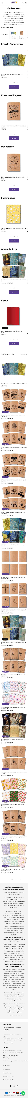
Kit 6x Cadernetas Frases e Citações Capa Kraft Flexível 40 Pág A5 (14, 837)
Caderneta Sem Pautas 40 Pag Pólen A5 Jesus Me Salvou (12, 178)
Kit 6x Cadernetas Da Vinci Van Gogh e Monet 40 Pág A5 (13, 280)
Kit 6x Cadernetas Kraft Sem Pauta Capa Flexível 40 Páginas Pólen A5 (13, 578)
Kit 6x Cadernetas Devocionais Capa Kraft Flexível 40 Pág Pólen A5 (13, 610)
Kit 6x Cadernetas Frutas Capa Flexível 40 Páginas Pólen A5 (12, 805)
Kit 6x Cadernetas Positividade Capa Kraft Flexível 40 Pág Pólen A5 (13, 480)
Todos (3, 27)
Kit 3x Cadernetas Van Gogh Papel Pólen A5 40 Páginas (12, 75)
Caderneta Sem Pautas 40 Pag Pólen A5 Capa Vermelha (11, 332)
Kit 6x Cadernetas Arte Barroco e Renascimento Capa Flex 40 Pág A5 (13, 740)
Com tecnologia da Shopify (19, 1095)
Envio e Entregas (7, 1073)
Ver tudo (14, 86)
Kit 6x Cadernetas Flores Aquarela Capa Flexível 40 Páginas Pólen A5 (13, 708)
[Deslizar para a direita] (17, 82)
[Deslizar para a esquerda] (10, 82)
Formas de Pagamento (9, 1076)
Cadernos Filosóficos (10, 1095)
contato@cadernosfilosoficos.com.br (17, 1061)
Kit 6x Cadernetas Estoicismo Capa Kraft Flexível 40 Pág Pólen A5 (13, 675)
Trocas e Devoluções (8, 1079)
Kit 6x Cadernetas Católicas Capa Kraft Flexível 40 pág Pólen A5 (13, 773)
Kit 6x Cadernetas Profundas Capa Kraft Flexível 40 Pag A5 (14, 448)
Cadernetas (9, 27)
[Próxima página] (20, 879)
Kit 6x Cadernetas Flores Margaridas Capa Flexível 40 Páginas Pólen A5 (13, 870)
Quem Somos (6, 1069)
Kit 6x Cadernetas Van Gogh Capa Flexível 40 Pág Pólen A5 (12, 545)
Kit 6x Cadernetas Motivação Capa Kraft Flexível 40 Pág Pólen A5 (13, 513)
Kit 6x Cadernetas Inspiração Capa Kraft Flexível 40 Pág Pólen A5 (13, 415)
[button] (2, 2)
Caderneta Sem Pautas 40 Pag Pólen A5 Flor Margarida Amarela (14, 229)
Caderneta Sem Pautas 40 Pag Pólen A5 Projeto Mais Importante (13, 126)
